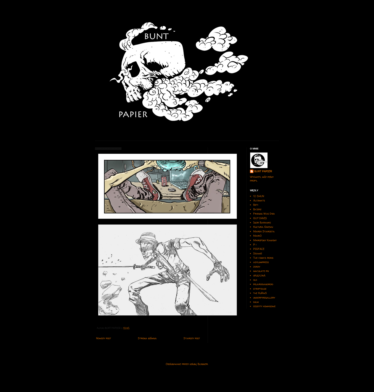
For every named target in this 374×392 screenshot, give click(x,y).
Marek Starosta (264, 231)
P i (254, 244)
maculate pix (261, 271)
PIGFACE (258, 249)
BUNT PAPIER (263, 171)
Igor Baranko (262, 222)
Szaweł (257, 253)
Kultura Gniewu (263, 227)
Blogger (203, 364)
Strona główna (147, 338)
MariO (257, 236)
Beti (255, 205)
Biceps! (257, 209)
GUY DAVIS (260, 218)
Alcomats (259, 200)
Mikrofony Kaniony (265, 240)
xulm (256, 302)
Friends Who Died (264, 213)
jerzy (256, 266)
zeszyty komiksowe (264, 306)
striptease (259, 289)
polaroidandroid (263, 284)
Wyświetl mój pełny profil (262, 178)
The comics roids (263, 258)
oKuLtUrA (259, 275)
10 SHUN (258, 196)
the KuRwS (260, 293)
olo (255, 280)
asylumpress (261, 262)
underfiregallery (264, 297)
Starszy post (192, 338)
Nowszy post (103, 338)
